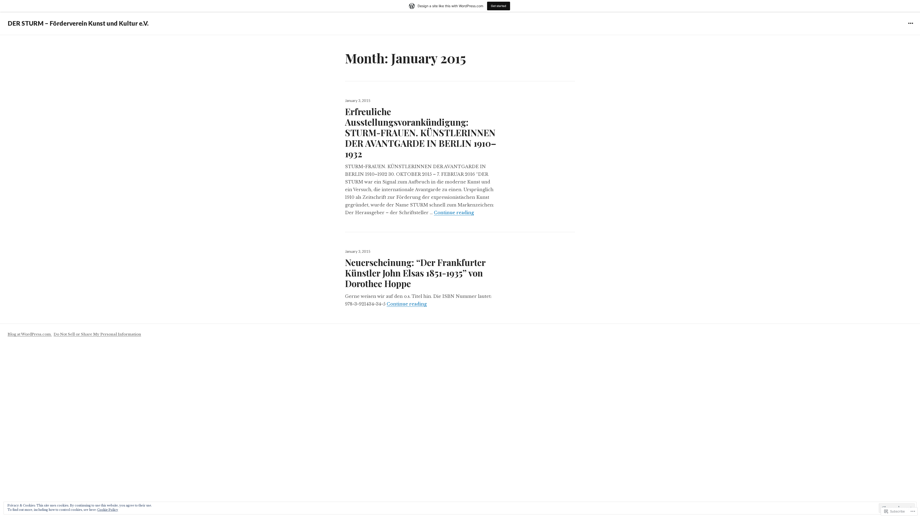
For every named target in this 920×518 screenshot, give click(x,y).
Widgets (910, 26)
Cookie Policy (107, 510)
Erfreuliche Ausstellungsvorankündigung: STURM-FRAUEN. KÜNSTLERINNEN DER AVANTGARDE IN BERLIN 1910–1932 (420, 132)
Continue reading (454, 212)
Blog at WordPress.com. (30, 334)
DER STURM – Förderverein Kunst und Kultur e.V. (78, 23)
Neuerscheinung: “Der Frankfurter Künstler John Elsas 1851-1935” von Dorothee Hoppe (415, 272)
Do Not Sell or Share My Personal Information (97, 334)
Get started (498, 6)
